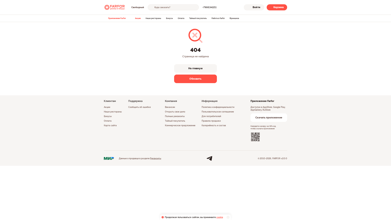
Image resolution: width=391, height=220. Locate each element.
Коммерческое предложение (180, 125)
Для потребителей (211, 116)
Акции (138, 18)
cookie (219, 217)
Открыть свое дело (175, 111)
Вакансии (170, 107)
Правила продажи (211, 121)
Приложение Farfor (117, 18)
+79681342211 (210, 7)
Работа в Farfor (218, 18)
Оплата (181, 18)
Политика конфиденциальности (218, 107)
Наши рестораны (153, 18)
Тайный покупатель (198, 18)
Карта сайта (110, 125)
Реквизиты (155, 158)
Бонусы (169, 18)
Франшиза (234, 18)
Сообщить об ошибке (139, 107)
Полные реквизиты (175, 116)
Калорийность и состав (214, 125)
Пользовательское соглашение (218, 111)
